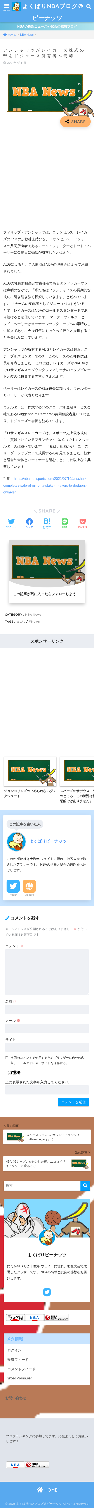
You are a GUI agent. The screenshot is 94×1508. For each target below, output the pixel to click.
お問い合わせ (15, 1398)
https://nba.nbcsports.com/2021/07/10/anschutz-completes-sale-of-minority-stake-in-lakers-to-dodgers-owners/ (45, 485)
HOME (50, 1490)
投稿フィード (17, 1359)
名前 (11, 1001)
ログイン (14, 1350)
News (35, 621)
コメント (14, 946)
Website (29, 894)
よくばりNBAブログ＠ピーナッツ (52, 11)
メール (12, 1020)
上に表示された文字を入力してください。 (38, 1082)
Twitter (13, 894)
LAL (22, 621)
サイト (10, 1039)
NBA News (33, 614)
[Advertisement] (47, 178)
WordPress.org (20, 1378)
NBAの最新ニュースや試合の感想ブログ (47, 26)
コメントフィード (21, 1369)
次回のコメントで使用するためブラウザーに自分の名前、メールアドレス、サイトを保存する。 (47, 1060)
